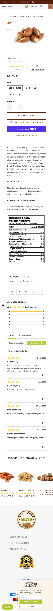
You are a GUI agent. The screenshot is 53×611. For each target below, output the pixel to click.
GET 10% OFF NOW (14, 602)
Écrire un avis (28, 281)
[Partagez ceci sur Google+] (33, 292)
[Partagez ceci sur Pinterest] (26, 292)
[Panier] (50, 6)
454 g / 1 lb (30, 88)
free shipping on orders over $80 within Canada (26, 2)
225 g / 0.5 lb (15, 88)
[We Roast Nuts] (26, 6)
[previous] (16, 37)
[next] (43, 37)
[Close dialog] (51, 581)
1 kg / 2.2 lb (14, 94)
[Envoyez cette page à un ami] (40, 292)
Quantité (11, 102)
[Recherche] (42, 6)
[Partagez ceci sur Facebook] (19, 292)
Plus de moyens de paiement (26, 135)
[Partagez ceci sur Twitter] (12, 292)
